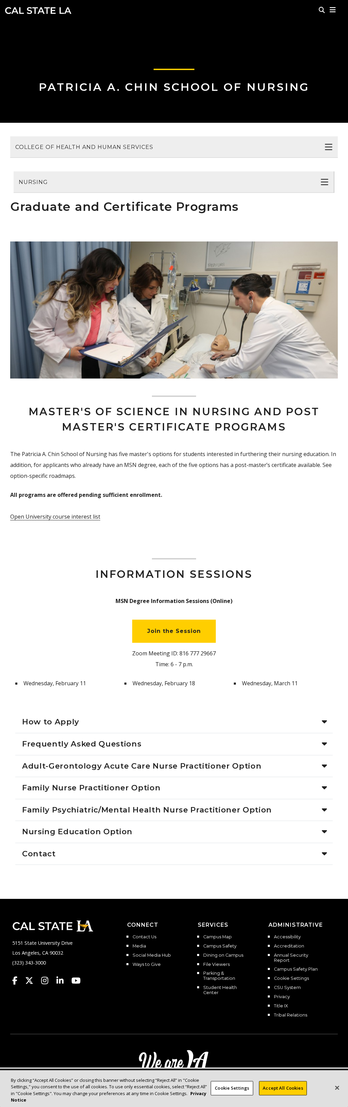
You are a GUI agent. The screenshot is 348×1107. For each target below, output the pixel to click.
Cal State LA (38, 10)
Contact (39, 853)
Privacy (282, 996)
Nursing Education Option (77, 831)
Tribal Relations (290, 1015)
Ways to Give (147, 964)
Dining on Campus (223, 955)
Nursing (33, 182)
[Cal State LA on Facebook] (18, 980)
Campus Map (217, 937)
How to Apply (50, 721)
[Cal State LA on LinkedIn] (63, 980)
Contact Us (144, 937)
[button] (333, 10)
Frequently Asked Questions (81, 744)
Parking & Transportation (219, 976)
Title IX (281, 1006)
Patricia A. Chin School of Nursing (174, 87)
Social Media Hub (152, 955)
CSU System (287, 987)
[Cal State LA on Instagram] (48, 980)
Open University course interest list (55, 516)
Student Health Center (220, 990)
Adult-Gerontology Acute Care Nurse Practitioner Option (141, 766)
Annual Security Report (291, 958)
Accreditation (289, 946)
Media (139, 946)
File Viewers (216, 964)
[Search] (322, 10)
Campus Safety (220, 946)
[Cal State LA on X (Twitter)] (32, 980)
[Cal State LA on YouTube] (76, 980)
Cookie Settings (291, 978)
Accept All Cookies (283, 1088)
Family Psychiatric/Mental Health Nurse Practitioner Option (147, 810)
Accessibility (287, 937)
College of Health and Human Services (84, 147)
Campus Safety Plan (296, 969)
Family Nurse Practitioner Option (91, 787)
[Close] (337, 1087)
